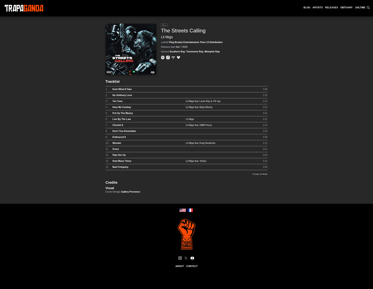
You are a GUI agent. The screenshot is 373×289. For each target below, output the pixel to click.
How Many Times (121, 161)
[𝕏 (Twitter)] (186, 258)
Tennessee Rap (194, 51)
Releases (331, 7)
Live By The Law (121, 119)
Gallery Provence (130, 192)
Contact (192, 266)
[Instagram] (180, 258)
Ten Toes (117, 101)
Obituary (346, 7)
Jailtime (360, 7)
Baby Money (205, 107)
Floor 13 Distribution (211, 42)
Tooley (202, 161)
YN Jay (216, 101)
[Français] (190, 210)
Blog (306, 7)
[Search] (368, 7)
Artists (318, 7)
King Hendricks (207, 143)
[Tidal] (173, 57)
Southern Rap (177, 51)
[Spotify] (162, 57)
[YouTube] (192, 258)
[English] (183, 210)
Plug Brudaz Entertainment (184, 42)
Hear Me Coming (121, 107)
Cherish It (117, 125)
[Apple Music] (168, 57)
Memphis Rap (212, 51)
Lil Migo (167, 37)
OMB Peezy (205, 125)
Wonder (116, 143)
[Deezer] (178, 57)
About (179, 266)
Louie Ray (204, 101)
